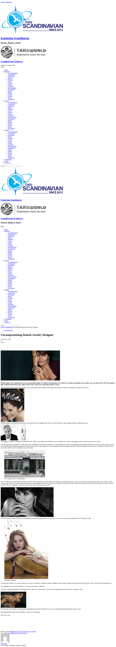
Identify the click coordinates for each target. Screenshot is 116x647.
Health (10, 91)
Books (10, 78)
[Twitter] (10, 345)
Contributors (8, 159)
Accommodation (12, 73)
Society (10, 96)
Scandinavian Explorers (12, 61)
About (6, 161)
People (10, 94)
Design (10, 83)
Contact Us (7, 163)
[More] (30, 345)
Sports (10, 97)
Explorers (11, 86)
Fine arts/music (12, 88)
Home (6, 70)
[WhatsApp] (23, 345)
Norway (6, 101)
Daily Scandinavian (6, 2)
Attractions (11, 76)
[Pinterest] (17, 345)
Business (10, 80)
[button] (58, 67)
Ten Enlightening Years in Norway (17, 633)
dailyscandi (4, 644)
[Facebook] (4, 345)
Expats (10, 84)
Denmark (7, 71)
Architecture (11, 75)
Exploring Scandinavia (15, 38)
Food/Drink (11, 89)
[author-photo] (5, 642)
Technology (11, 99)
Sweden (6, 130)
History (10, 93)
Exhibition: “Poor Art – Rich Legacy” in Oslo (23, 631)
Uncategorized (9, 327)
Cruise (10, 81)
